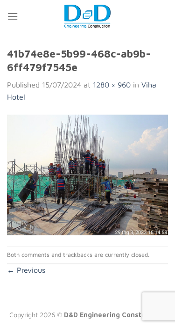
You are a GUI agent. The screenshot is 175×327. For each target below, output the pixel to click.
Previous (26, 270)
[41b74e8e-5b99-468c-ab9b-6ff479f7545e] (87, 174)
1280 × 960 (112, 84)
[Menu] (12, 16)
